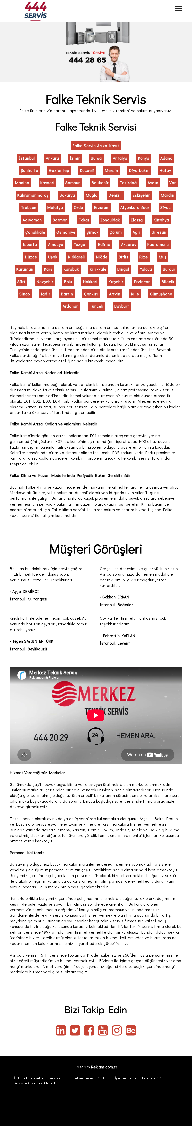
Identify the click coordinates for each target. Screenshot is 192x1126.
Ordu (78, 207)
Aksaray (128, 244)
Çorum (116, 232)
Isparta (30, 244)
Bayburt (121, 306)
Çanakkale (36, 232)
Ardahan (71, 306)
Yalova (146, 269)
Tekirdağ (128, 182)
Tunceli (97, 306)
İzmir (75, 158)
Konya (144, 158)
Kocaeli (87, 170)
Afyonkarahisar (135, 207)
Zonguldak (110, 219)
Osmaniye (66, 232)
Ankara (52, 158)
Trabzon (28, 207)
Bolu (68, 281)
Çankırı (91, 293)
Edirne (104, 244)
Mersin (111, 170)
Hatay (165, 170)
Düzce (31, 256)
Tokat (84, 219)
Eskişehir (141, 195)
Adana (166, 158)
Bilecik (168, 281)
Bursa (96, 158)
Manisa (22, 182)
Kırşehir (116, 281)
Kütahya (161, 219)
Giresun (159, 232)
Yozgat (80, 244)
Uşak (53, 256)
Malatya (55, 207)
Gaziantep (59, 170)
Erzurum (102, 207)
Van (173, 182)
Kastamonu (158, 244)
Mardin (167, 195)
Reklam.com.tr (104, 1066)
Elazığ (137, 219)
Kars (48, 269)
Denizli (115, 195)
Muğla (92, 195)
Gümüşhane (161, 293)
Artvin (114, 293)
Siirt (22, 281)
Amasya (56, 244)
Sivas (165, 207)
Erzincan (142, 281)
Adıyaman (32, 219)
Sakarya (67, 195)
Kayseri (47, 182)
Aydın (153, 182)
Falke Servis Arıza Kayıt (96, 145)
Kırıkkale (98, 269)
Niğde (102, 256)
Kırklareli (76, 256)
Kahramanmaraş (33, 195)
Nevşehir (45, 281)
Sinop (25, 293)
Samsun (73, 182)
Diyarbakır (139, 170)
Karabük (71, 269)
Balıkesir (100, 182)
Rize (144, 256)
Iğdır (45, 293)
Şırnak (92, 232)
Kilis (135, 293)
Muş (163, 256)
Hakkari (90, 281)
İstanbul (27, 158)
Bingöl (123, 269)
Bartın (67, 293)
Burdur (169, 269)
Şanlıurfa (29, 170)
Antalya (120, 158)
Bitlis (124, 256)
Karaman (25, 269)
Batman (60, 219)
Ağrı (137, 232)
